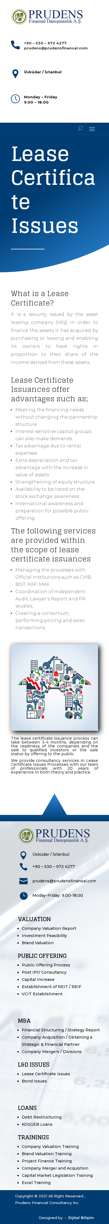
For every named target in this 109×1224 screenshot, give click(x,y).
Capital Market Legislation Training (57, 1175)
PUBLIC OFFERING (42, 956)
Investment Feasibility (44, 935)
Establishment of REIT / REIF (51, 986)
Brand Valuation (38, 942)
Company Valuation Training (50, 1146)
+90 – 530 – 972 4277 (53, 866)
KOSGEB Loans (37, 1124)
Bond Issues (34, 1081)
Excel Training (36, 1182)
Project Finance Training (47, 1160)
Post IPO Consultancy (44, 972)
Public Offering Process (46, 965)
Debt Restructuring (41, 1117)
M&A (24, 1021)
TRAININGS (33, 1137)
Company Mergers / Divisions (52, 1051)
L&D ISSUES (33, 1065)
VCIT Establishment (42, 993)
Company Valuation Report (49, 928)
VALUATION (34, 919)
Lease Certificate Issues (46, 1073)
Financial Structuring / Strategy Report (61, 1029)
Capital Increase (38, 979)
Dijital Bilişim (81, 1217)
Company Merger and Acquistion (55, 1168)
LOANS (27, 1108)
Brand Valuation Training (47, 1153)
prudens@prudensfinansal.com (64, 880)
